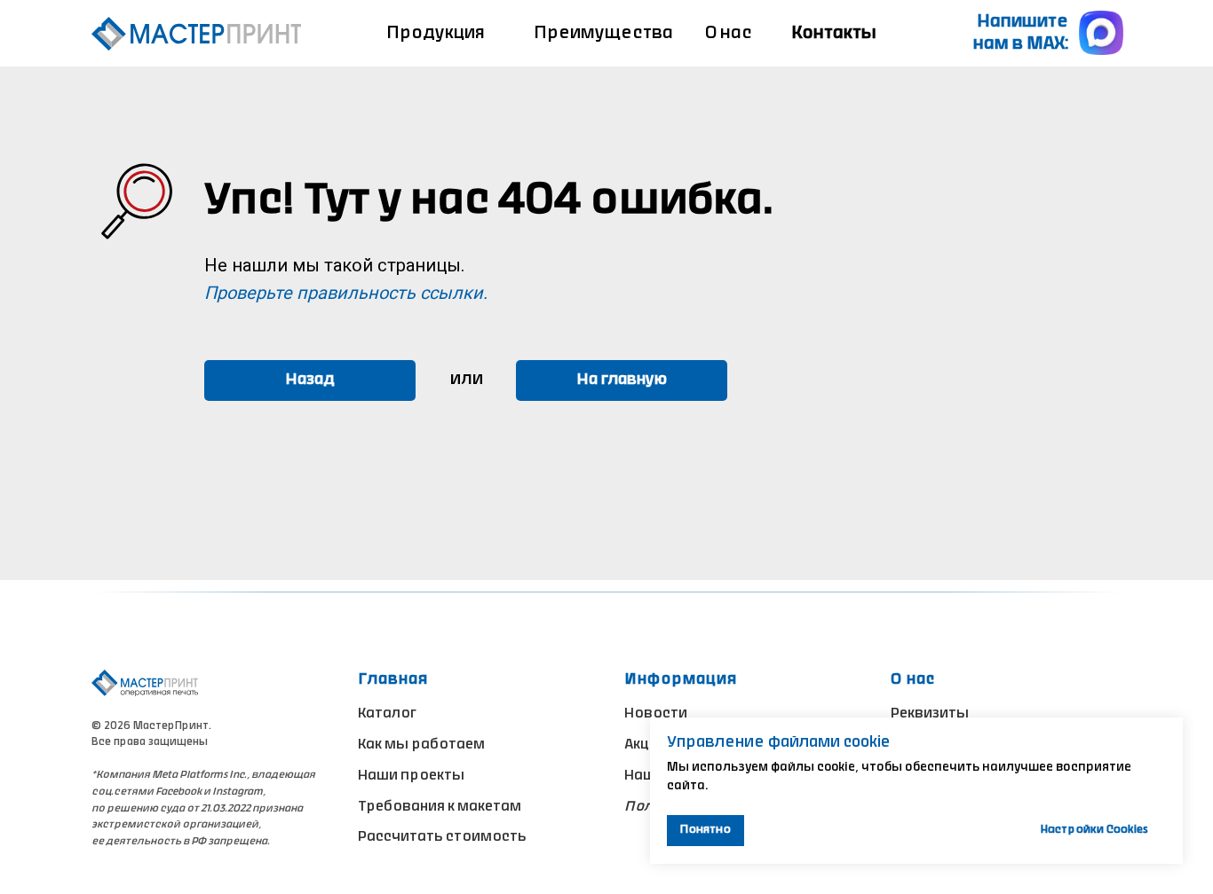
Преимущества (603, 34)
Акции (645, 745)
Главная (393, 679)
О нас (728, 34)
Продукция (435, 34)
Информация (680, 679)
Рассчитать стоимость (442, 837)
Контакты (833, 34)
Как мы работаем (421, 745)
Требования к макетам (439, 807)
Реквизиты (930, 714)
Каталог (387, 714)
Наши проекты (411, 776)
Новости (655, 714)
